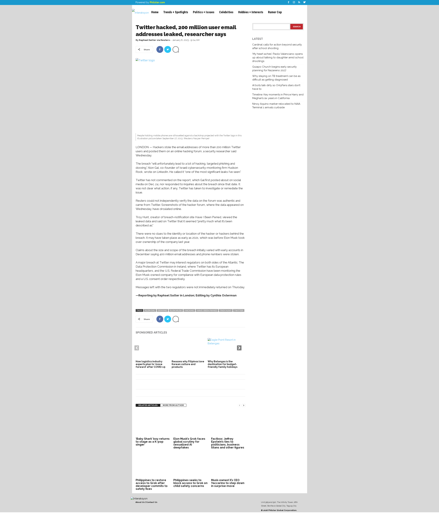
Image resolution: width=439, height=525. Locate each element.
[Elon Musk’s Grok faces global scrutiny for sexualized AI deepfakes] (190, 423)
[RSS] (299, 2)
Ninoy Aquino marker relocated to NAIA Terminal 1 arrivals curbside (276, 105)
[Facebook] (289, 2)
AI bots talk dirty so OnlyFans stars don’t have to (276, 87)
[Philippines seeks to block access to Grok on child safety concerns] (190, 465)
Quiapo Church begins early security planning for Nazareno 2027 (274, 68)
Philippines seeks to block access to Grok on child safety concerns (190, 483)
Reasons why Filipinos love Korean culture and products (188, 364)
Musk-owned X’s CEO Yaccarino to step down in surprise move (227, 483)
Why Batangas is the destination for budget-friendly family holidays (222, 364)
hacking (189, 310)
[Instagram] (294, 2)
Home (154, 12)
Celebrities (226, 12)
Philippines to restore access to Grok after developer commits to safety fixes (152, 484)
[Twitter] (304, 2)
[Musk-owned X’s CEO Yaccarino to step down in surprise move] (228, 465)
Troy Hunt (225, 310)
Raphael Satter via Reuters (154, 40)
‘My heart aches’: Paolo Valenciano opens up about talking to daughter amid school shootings (278, 57)
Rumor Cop (275, 12)
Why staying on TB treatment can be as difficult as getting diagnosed (276, 77)
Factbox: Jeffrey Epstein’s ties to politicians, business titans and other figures (227, 443)
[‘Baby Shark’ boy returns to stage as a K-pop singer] (153, 423)
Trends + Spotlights (175, 12)
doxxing (162, 310)
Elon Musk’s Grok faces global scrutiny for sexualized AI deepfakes (189, 443)
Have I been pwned (207, 310)
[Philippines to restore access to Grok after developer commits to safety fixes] (153, 465)
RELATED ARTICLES (148, 405)
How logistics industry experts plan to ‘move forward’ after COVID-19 (150, 364)
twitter (238, 310)
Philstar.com (157, 2)
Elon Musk (176, 310)
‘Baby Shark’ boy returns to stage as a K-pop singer (153, 441)
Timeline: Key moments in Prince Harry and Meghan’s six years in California (278, 96)
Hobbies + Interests (250, 12)
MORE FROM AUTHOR (173, 405)
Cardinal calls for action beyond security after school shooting (277, 46)
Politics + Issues (203, 12)
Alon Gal (150, 310)
